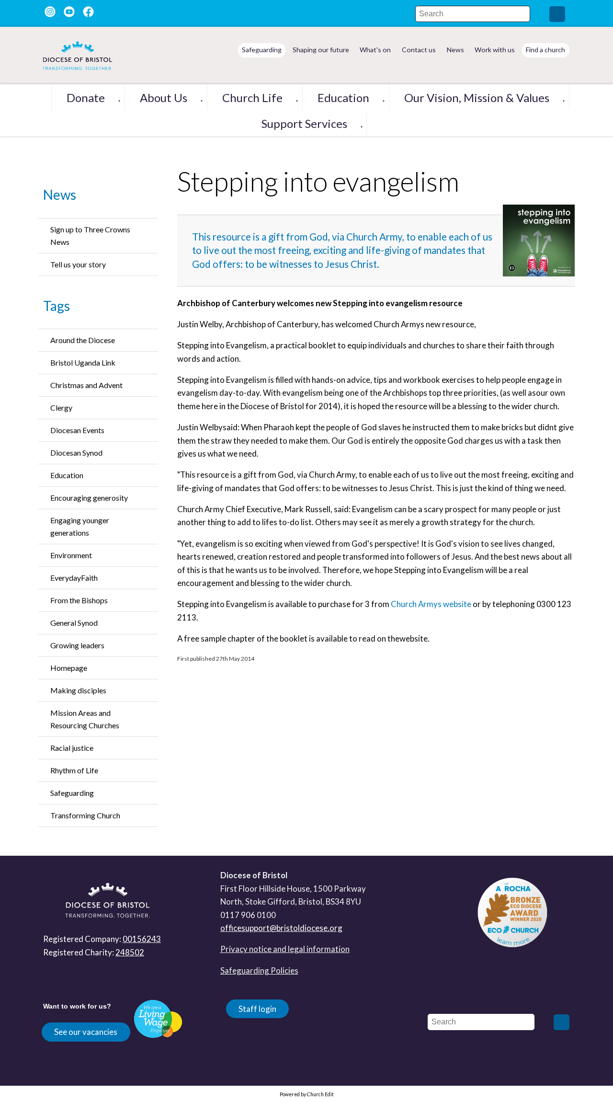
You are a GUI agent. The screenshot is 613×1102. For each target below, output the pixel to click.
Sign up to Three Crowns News (90, 235)
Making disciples (78, 690)
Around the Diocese (82, 339)
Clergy (61, 407)
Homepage (68, 667)
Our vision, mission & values (476, 97)
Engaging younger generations (79, 526)
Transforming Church (85, 815)
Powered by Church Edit (307, 1094)
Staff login (257, 1009)
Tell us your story (78, 264)
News (59, 194)
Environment (71, 555)
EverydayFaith (74, 577)
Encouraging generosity (89, 497)
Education (343, 97)
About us (163, 97)
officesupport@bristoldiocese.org (281, 928)
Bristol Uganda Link (82, 362)
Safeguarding (72, 792)
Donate (86, 97)
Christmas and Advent (86, 385)
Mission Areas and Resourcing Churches (84, 719)
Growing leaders (77, 645)
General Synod (74, 622)
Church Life (252, 97)
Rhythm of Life (74, 770)
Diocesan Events (77, 430)
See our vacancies (85, 1032)
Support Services (304, 123)
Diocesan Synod (76, 452)
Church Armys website (431, 604)
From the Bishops (79, 600)
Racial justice (71, 747)
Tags (56, 306)
